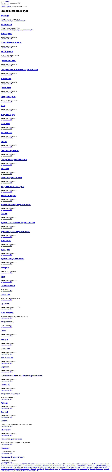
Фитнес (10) (91, 465)
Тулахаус (5, 15)
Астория (5, 268)
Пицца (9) (41, 467)
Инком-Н (5, 385)
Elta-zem (5, 168)
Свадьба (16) (53, 469)
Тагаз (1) (69, 467)
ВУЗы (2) (65, 465)
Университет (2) (17, 463)
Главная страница (6, 6)
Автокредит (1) (38, 465)
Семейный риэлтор (10, 150)
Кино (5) (18, 469)
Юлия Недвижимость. (11, 42)
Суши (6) (16, 465)
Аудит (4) (59, 469)
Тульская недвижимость (12, 259)
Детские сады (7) (40, 463)
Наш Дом (5, 349)
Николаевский (8, 285)
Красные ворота (8, 195)
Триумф (4, 412)
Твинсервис (6, 33)
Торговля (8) (10, 465)
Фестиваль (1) (99, 469)
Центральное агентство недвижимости (19, 69)
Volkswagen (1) (55, 463)
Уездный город (8, 114)
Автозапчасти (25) (29, 465)
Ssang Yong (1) (40, 469)
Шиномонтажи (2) (26, 469)
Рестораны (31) (19, 467)
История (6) (74, 469)
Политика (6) (48, 467)
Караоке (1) (9, 463)
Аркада (4, 403)
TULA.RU (5, 1)
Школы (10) (4, 470)
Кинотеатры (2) (103, 467)
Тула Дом (5, 249)
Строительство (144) (102, 465)
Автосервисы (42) (82, 465)
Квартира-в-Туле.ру (10, 394)
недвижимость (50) (19, 20)
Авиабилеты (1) (5, 469)
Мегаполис (6, 78)
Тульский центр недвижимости (16, 204)
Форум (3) (106, 469)
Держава (5, 367)
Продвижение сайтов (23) (7, 467)
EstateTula (5, 295)
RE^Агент (5, 430)
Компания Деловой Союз (12, 457)
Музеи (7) (3, 463)
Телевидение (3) (34, 467)
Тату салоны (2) (72, 465)
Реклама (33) (26, 467)
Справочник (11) (66, 469)
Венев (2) (54, 467)
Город (3, 331)
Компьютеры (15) (61, 467)
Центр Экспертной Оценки (14, 159)
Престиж (5, 304)
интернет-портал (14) (7, 20)
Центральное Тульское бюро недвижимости (21, 376)
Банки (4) (96, 467)
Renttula (4, 421)
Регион (4, 213)
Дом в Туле (6, 87)
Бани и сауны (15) (76, 467)
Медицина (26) (11, 470)
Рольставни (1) (58, 465)
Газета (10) (93, 469)
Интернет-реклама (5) (27, 470)
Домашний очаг (8, 60)
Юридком (5, 448)
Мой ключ (6, 240)
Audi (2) (62, 463)
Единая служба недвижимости (15, 231)
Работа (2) (18, 470)
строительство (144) (7, 29)
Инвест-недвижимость (11, 439)
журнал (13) (16, 29)
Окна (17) (81, 463)
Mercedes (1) (48, 463)
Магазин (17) (97, 463)
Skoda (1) (47, 469)
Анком (4, 141)
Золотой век (6, 132)
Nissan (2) (33, 469)
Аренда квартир (8, 96)
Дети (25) (21, 465)
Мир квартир (7, 313)
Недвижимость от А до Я (12, 186)
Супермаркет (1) (89, 463)
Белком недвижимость (11, 177)
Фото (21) (35, 470)
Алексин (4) (12, 469)
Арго (3, 276)
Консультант (7, 358)
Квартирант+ (7, 322)
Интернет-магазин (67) (28, 463)
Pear (3, 105)
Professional (6, 24)
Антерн (4, 340)
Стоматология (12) (69, 463)
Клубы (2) (84, 467)
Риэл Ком (5, 123)
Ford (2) (77, 463)
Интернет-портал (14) (48, 465)
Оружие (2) (90, 467)
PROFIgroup (7, 51)
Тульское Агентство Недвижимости (18, 222)
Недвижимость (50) (84, 469)
